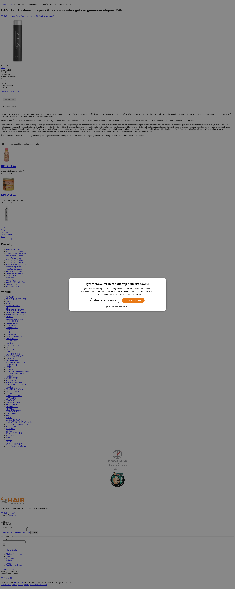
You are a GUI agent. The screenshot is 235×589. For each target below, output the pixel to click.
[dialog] (117, 294)
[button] (117, 306)
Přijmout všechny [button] (133, 300)
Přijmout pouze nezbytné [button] (105, 300)
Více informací (136, 294)
